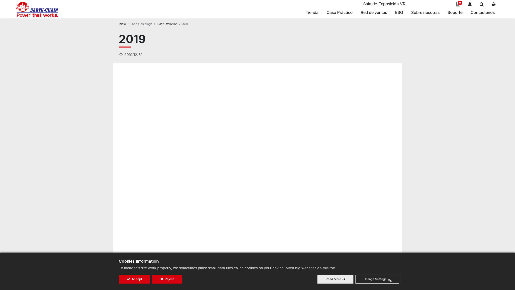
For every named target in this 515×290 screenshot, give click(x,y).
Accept (136, 279)
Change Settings (375, 279)
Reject (169, 279)
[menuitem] (374, 13)
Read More (333, 279)
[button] (482, 4)
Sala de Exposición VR (384, 3)
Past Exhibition (167, 24)
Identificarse (470, 4)
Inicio (122, 24)
